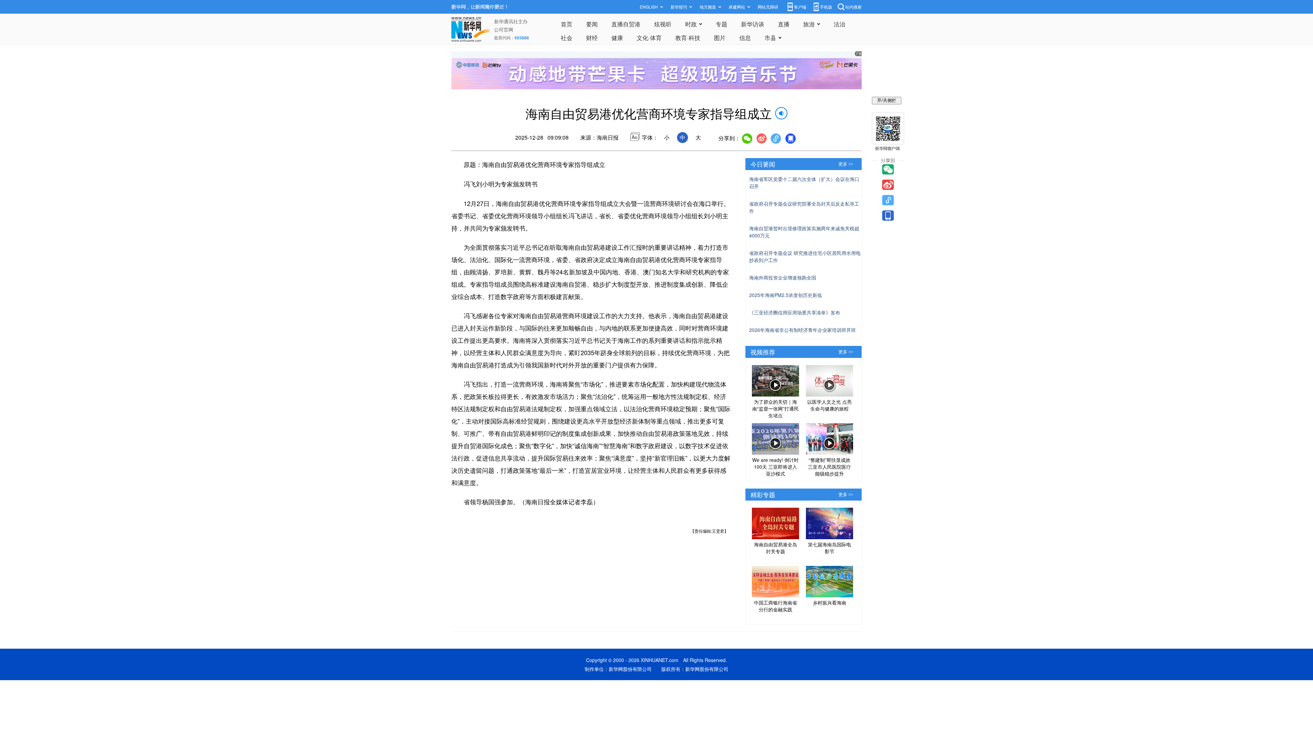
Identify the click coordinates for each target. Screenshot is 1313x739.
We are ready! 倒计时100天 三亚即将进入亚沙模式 (775, 466)
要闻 (592, 24)
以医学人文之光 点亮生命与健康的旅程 (829, 405)
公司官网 (503, 29)
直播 (784, 24)
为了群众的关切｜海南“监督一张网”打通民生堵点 (775, 408)
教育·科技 (687, 37)
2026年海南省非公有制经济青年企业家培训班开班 (802, 329)
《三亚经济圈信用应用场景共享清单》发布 (794, 312)
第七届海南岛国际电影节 (829, 548)
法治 (839, 24)
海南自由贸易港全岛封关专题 (775, 548)
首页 (566, 24)
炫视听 (663, 24)
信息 (745, 37)
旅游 (809, 24)
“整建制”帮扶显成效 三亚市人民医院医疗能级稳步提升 (829, 466)
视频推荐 (763, 351)
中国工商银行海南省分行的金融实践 (775, 606)
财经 (592, 37)
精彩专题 (763, 494)
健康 (617, 37)
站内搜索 (853, 7)
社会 (566, 37)
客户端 (800, 7)
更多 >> (845, 164)
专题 (721, 24)
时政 (691, 24)
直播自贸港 (625, 24)
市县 (770, 37)
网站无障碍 (768, 7)
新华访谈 (752, 24)
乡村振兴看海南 (829, 602)
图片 (720, 37)
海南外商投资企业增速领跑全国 (782, 277)
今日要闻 (763, 163)
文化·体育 (649, 37)
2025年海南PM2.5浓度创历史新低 (785, 294)
